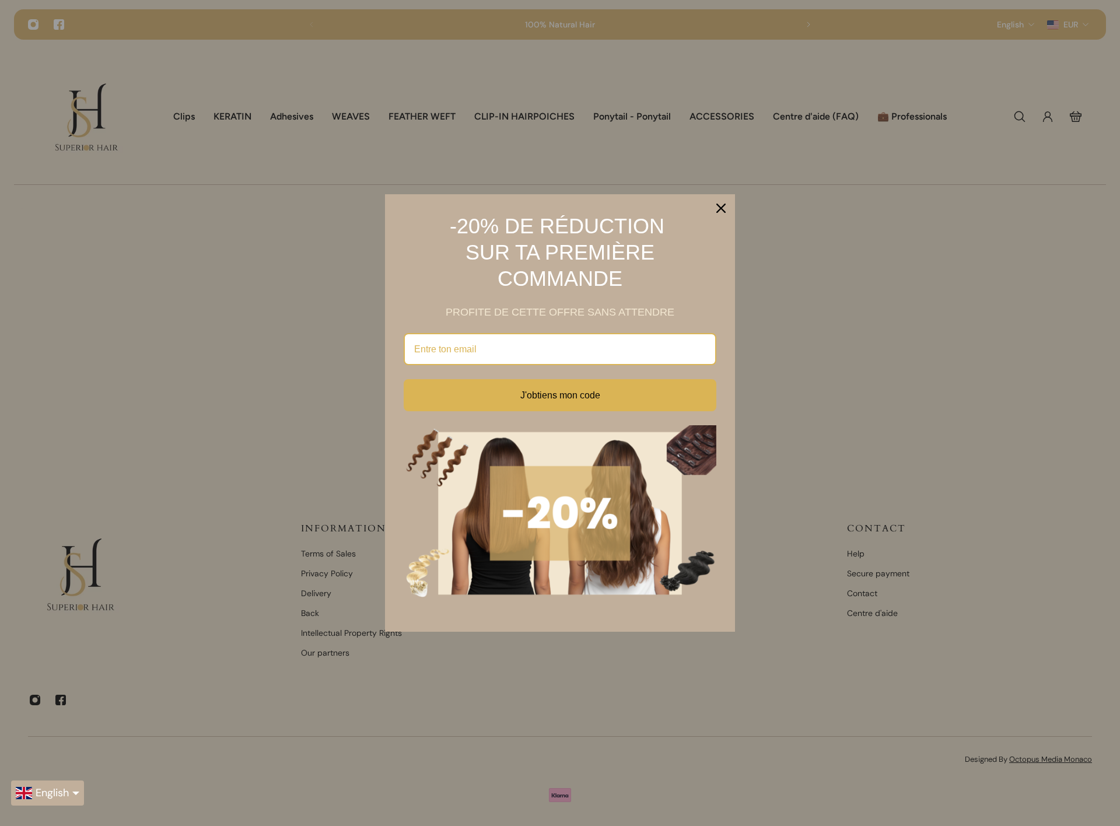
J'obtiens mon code (560, 395)
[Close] (721, 208)
